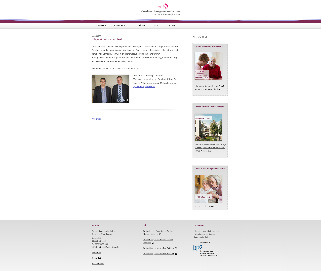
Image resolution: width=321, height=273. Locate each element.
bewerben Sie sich (212, 89)
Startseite (101, 25)
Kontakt (171, 25)
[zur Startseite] (160, 8)
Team (155, 25)
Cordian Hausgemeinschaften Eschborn (158, 253)
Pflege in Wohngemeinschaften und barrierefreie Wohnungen (210, 147)
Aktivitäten (139, 25)
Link (138, 68)
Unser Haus (119, 25)
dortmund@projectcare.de (108, 247)
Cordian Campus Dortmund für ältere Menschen (158, 241)
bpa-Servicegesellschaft (144, 86)
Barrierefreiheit (98, 263)
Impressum (96, 252)
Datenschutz (97, 258)
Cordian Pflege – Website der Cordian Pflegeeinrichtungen (158, 232)
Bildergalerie (209, 206)
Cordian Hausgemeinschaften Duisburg (158, 248)
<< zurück (96, 118)
